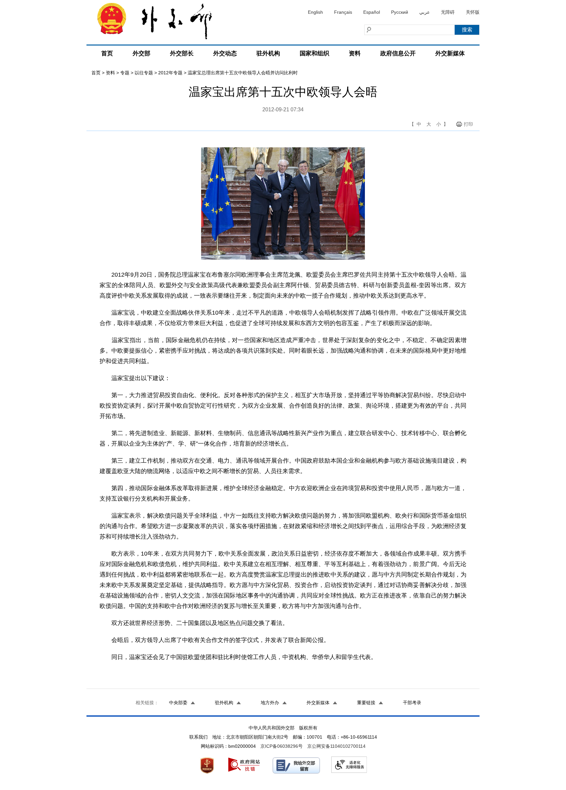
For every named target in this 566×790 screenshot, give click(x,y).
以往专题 (144, 72)
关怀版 (473, 12)
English (315, 12)
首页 (107, 53)
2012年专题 (170, 72)
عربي (424, 12)
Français (343, 12)
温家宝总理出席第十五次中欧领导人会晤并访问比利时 (243, 72)
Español (371, 12)
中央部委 (178, 702)
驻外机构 (268, 53)
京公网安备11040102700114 (336, 746)
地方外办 (270, 702)
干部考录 (412, 702)
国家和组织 (314, 53)
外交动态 (225, 53)
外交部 (141, 53)
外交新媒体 (450, 53)
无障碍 (448, 12)
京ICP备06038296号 (281, 746)
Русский (399, 12)
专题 (124, 72)
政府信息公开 (398, 53)
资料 (355, 53)
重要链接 (366, 702)
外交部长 (182, 53)
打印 (468, 124)
